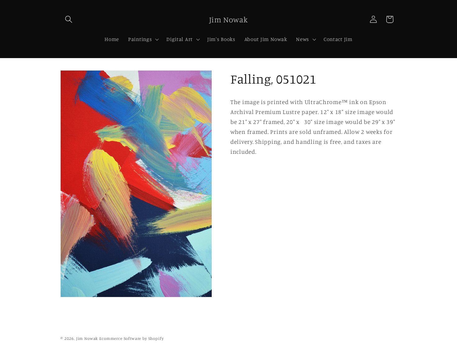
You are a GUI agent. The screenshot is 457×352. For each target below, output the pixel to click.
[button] (69, 19)
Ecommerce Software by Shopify (131, 338)
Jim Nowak (87, 338)
